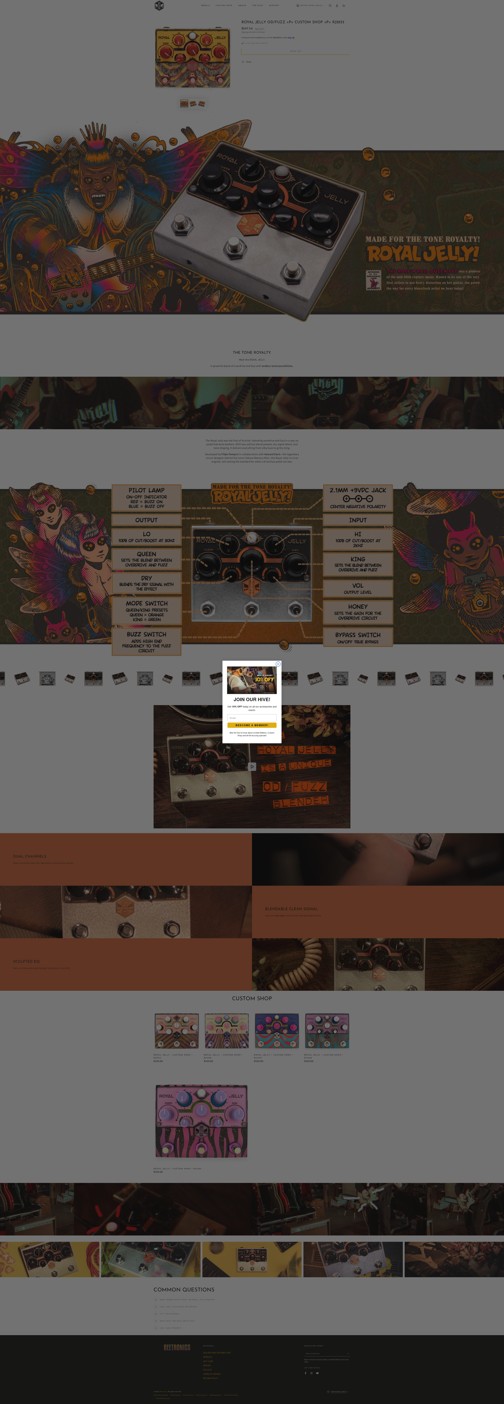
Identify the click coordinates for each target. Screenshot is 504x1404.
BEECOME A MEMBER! (252, 725)
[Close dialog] (278, 664)
